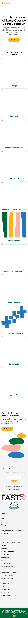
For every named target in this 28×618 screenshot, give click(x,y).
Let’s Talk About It (6, 534)
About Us (14, 395)
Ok (14, 616)
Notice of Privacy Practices (8, 595)
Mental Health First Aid (14, 333)
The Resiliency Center (7, 575)
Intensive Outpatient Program (14, 209)
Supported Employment (14, 147)
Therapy (14, 86)
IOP (2, 560)
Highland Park (5, 519)
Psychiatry (14, 117)
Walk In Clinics (5, 554)
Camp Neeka (14, 364)
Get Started (7, 429)
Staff (2, 586)
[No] (26, 613)
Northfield (4, 523)
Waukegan (4, 525)
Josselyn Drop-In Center (14, 271)
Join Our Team (5, 589)
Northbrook (4, 521)
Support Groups (14, 240)
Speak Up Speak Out (7, 566)
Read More (14, 40)
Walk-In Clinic (14, 178)
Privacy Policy (5, 592)
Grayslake (4, 517)
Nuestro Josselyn (14, 302)
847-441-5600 (11, 489)
